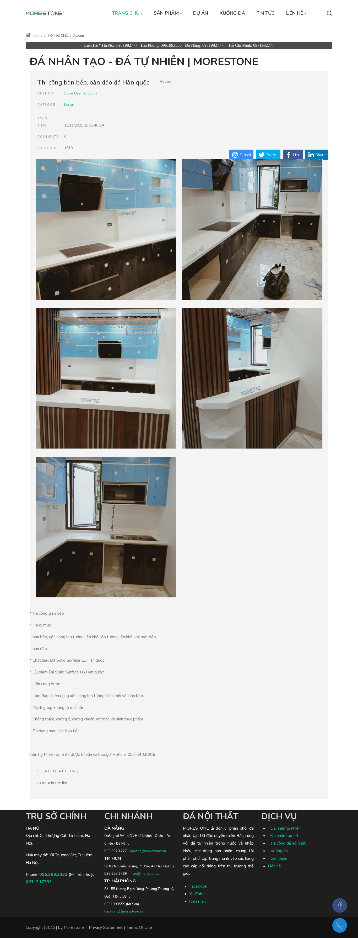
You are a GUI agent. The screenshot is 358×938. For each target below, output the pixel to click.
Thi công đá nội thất (288, 843)
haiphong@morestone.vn (123, 911)
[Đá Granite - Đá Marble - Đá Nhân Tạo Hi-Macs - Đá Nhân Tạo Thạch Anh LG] (45, 13)
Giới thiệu (278, 858)
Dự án (69, 104)
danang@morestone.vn (148, 851)
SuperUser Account (80, 93)
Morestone (74, 927)
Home (37, 35)
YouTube (197, 894)
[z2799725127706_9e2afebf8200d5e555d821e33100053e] (252, 230)
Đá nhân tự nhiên (285, 828)
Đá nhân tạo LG (284, 836)
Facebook (198, 886)
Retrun (165, 81)
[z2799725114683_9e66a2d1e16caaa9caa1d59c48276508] (252, 379)
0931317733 (39, 882)
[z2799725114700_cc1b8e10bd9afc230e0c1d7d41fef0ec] (105, 379)
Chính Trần (198, 901)
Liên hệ (274, 866)
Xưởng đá (279, 851)
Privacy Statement (106, 927)
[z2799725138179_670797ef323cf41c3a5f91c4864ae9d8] (105, 230)
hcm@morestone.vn (146, 873)
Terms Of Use (139, 927)
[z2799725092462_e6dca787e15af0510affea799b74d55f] (105, 528)
